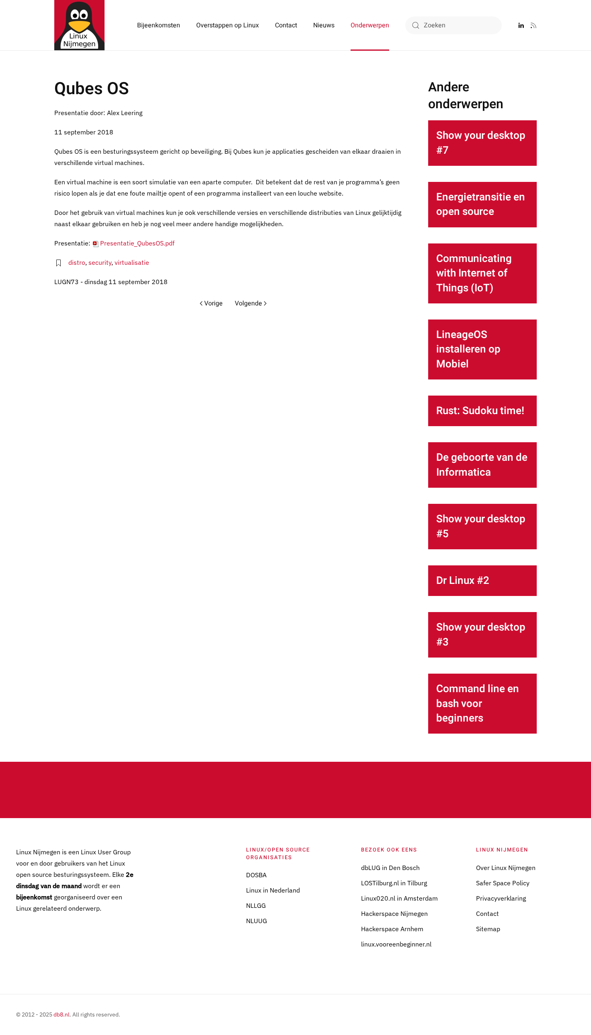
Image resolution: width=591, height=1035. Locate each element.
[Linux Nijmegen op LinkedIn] (521, 25)
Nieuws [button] (323, 25)
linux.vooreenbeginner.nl (396, 944)
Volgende (248, 303)
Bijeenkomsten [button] (158, 25)
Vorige (213, 303)
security (99, 262)
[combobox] (453, 25)
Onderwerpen (370, 25)
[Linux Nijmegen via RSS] (533, 25)
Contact (286, 25)
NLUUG (256, 921)
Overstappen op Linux (227, 25)
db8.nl (61, 1014)
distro (76, 262)
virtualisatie (132, 262)
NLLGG (256, 905)
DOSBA (256, 875)
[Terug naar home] (79, 25)
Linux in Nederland (273, 890)
